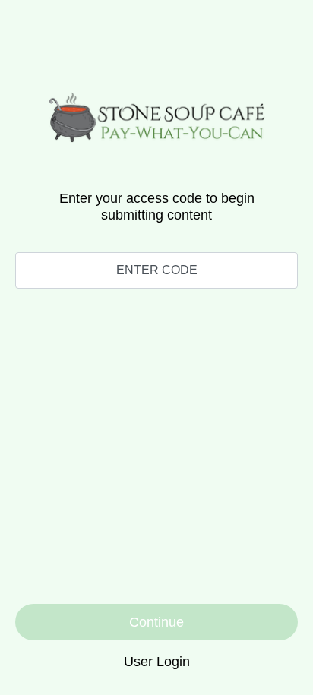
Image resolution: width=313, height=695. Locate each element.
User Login (157, 661)
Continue (156, 622)
